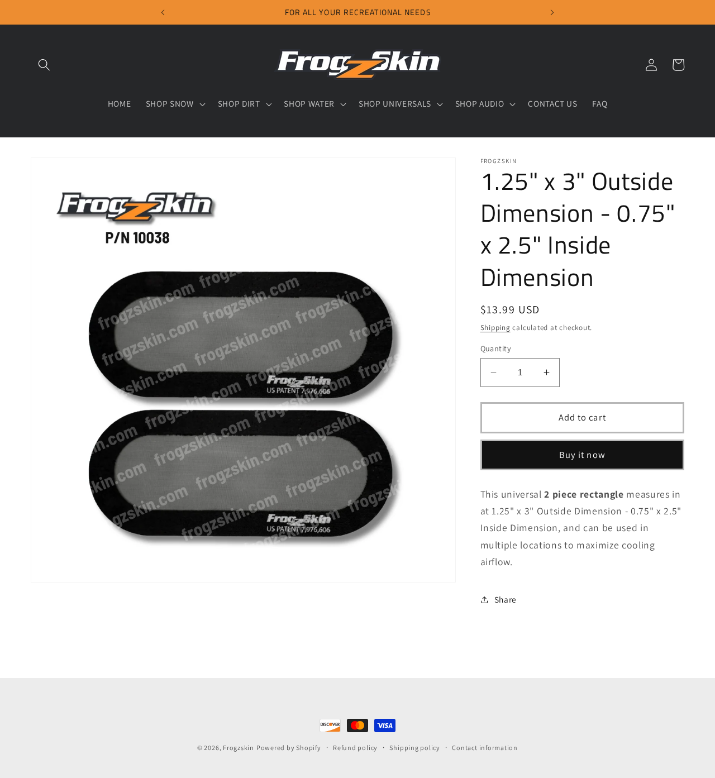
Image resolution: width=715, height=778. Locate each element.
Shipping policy (414, 747)
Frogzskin (238, 747)
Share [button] (505, 599)
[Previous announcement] (162, 12)
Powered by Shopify (288, 747)
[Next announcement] (552, 12)
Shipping (495, 327)
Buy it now (582, 454)
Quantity (496, 348)
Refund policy (355, 747)
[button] (44, 64)
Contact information (485, 747)
